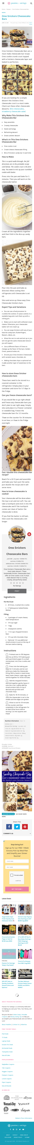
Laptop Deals (6, 1041)
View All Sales (6, 1055)
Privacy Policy (18, 1137)
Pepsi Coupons (6, 1082)
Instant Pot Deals (7, 1044)
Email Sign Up (24, 1135)
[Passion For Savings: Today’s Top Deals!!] (9, 954)
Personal (4, 960)
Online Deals (17, 1014)
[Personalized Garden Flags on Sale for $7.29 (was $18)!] (9, 930)
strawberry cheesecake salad (13, 111)
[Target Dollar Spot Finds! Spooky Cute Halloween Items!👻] (9, 909)
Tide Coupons (6, 1068)
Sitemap (27, 1137)
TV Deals (4, 1037)
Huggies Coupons (7, 1071)
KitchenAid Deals (7, 1048)
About (8, 1135)
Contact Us (16, 1024)
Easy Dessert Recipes (21, 814)
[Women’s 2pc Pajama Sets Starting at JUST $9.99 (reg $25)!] (25, 909)
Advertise (24, 1024)
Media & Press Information (23, 1118)
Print (17, 591)
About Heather (6, 1024)
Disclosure (8, 1137)
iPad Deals (5, 1034)
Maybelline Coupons (8, 1064)
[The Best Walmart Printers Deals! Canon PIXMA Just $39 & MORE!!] (25, 974)
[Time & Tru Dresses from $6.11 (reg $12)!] (25, 954)
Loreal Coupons (7, 1079)
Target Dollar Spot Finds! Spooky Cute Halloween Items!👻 (8, 919)
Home (3, 9)
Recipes (9, 9)
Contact (15, 1135)
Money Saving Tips (16, 1017)
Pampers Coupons (7, 1075)
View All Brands (6, 1086)
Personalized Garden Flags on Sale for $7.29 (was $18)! (8, 939)
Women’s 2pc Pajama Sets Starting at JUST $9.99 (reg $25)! (25, 919)
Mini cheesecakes (17, 109)
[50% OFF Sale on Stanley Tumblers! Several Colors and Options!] (9, 974)
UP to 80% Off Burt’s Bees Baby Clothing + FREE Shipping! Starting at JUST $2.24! (24, 941)
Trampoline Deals (7, 1052)
